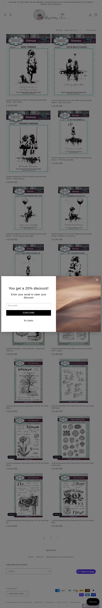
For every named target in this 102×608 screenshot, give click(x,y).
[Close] (97, 280)
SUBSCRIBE (29, 313)
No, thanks (28, 320)
